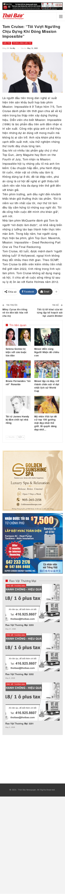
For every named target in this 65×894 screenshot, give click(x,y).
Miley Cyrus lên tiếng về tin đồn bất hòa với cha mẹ (15, 313)
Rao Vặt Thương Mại (16, 586)
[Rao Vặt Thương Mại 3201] (32, 702)
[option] (32, 658)
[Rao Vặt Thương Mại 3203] (32, 603)
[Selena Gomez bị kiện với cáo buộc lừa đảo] (18, 337)
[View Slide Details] (32, 6)
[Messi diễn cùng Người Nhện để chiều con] (46, 337)
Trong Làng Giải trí (22, 43)
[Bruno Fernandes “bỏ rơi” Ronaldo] (18, 369)
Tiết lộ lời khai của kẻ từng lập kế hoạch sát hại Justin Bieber (50, 313)
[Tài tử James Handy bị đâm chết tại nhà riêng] (18, 404)
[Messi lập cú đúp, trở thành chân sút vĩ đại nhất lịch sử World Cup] (46, 369)
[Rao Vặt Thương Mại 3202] (32, 652)
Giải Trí (6, 43)
